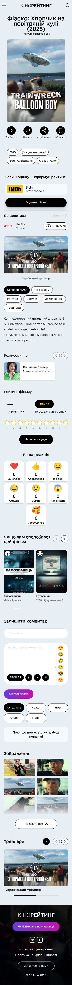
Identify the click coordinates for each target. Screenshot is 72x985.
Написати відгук (36, 439)
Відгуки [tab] (31, 298)
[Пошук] (67, 5)
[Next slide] (64, 355)
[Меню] (6, 5)
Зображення (17, 753)
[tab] (25, 895)
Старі (14, 717)
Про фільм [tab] (42, 289)
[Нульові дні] (51, 571)
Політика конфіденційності (36, 955)
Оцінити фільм (36, 202)
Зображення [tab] (54, 298)
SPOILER (15, 677)
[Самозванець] (19, 571)
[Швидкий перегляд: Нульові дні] (40, 553)
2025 (12, 152)
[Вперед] (64, 538)
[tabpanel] (36, 346)
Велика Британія (21, 160)
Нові (58, 707)
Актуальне (14, 707)
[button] (19, 767)
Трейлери (14, 841)
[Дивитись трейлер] (36, 254)
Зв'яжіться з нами (36, 965)
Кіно (36, 6)
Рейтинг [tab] (12, 298)
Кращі (36, 707)
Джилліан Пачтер (35, 367)
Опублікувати (18, 693)
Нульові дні (43, 596)
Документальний (34, 152)
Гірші (36, 717)
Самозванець (12, 596)
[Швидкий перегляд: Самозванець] (7, 553)
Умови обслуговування (36, 949)
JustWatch (58, 215)
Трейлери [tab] (14, 307)
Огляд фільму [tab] (16, 289)
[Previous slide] (56, 355)
